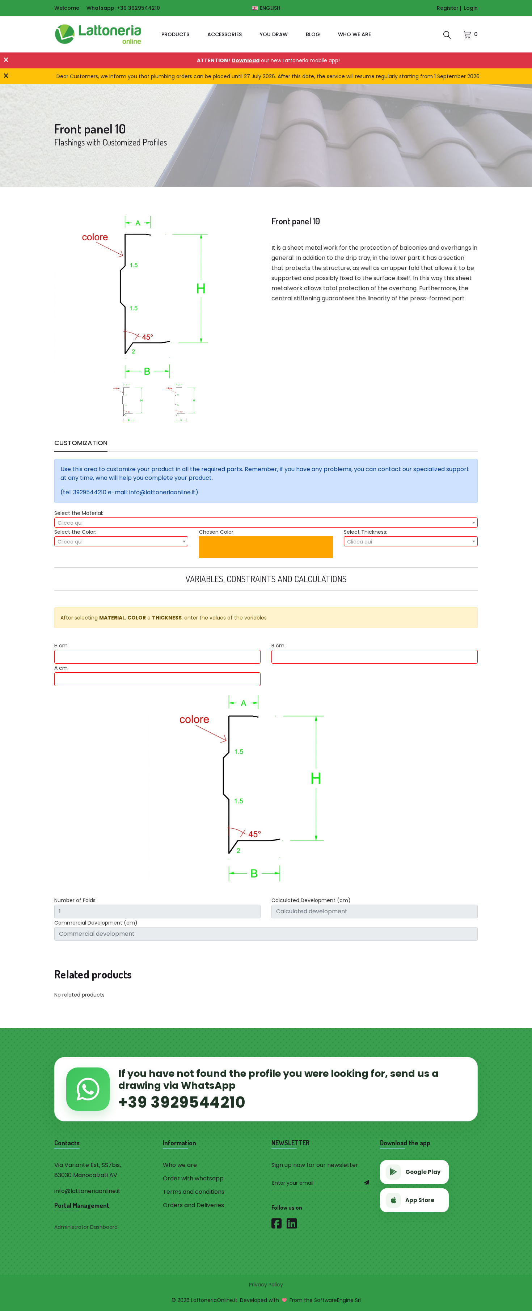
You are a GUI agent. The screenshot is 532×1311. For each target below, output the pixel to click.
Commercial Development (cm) (96, 922)
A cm (61, 668)
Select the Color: (75, 532)
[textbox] (266, 523)
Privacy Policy (266, 1284)
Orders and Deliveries (193, 1205)
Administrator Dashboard (86, 1227)
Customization (80, 443)
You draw (274, 34)
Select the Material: (78, 513)
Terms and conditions (193, 1192)
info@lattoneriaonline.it (87, 1191)
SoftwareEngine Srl (337, 1300)
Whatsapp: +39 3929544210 (123, 8)
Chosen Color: (217, 532)
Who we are (354, 34)
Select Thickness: (365, 532)
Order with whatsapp (193, 1178)
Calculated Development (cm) (311, 900)
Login (471, 8)
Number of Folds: (75, 900)
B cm (277, 645)
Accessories (224, 34)
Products (175, 34)
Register (448, 8)
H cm (61, 645)
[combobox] (266, 522)
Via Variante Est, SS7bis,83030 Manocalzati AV (87, 1170)
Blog (313, 34)
